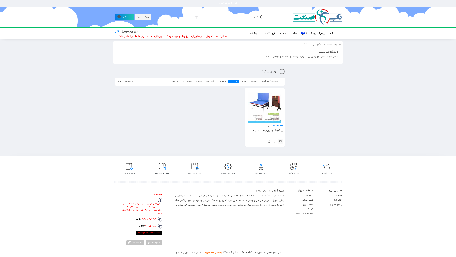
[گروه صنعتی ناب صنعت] (317, 17)
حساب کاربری (308, 204)
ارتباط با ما (338, 200)
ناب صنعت (309, 195)
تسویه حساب (307, 200)
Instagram (137, 243)
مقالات (339, 195)
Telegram (155, 243)
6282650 (147, 226)
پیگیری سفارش (336, 204)
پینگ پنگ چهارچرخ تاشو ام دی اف (267, 131)
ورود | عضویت (142, 17)
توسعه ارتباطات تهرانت (213, 252)
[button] (280, 141)
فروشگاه (310, 209)
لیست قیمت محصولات (304, 213)
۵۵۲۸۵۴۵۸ (146, 219)
